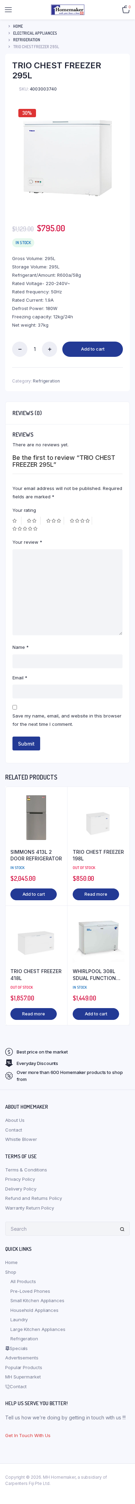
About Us (15, 1120)
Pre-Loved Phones (30, 1291)
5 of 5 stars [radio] (25, 529)
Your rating (24, 510)
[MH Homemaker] (68, 9)
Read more (95, 894)
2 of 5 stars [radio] (33, 521)
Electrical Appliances (35, 33)
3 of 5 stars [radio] (55, 521)
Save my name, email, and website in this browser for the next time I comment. (67, 720)
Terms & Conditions (26, 1169)
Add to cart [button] (33, 894)
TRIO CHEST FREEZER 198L (98, 855)
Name (20, 647)
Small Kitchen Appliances (37, 1300)
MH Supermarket (23, 1377)
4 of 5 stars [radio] (81, 521)
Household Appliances (34, 1310)
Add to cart (93, 349)
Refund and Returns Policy (33, 1198)
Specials (19, 1348)
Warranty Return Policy (29, 1208)
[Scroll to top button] (124, 1476)
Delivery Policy (20, 1189)
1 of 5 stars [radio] (16, 521)
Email (19, 677)
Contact (13, 1130)
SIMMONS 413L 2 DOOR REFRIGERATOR (36, 855)
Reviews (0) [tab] (27, 413)
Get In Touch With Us (28, 1435)
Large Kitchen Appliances (37, 1329)
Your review (27, 542)
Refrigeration (26, 39)
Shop (10, 1272)
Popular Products (23, 1367)
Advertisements (21, 1357)
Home (18, 26)
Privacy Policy (20, 1179)
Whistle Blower (21, 1139)
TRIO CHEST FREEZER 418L (36, 974)
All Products (23, 1281)
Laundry (19, 1319)
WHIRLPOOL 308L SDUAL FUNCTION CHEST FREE (94, 974)
